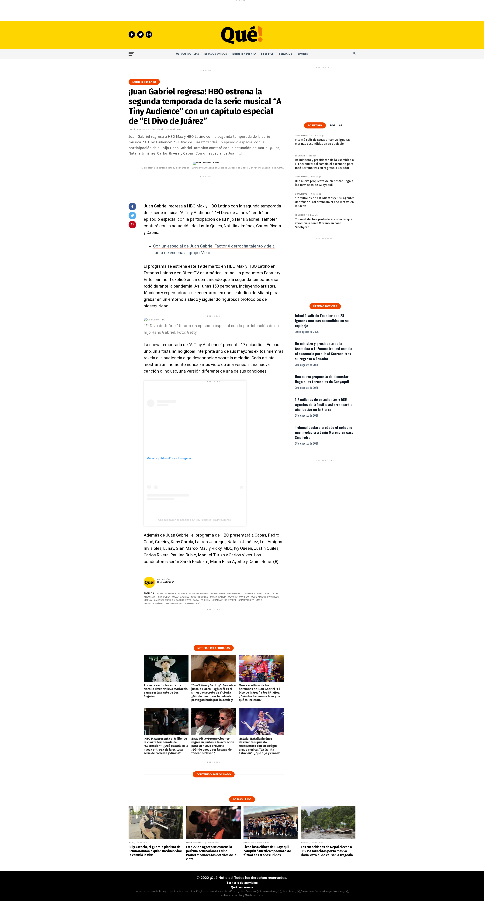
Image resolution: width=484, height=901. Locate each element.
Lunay (148, 600)
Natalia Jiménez (154, 603)
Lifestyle (267, 53)
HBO (260, 593)
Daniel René (218, 593)
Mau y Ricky (247, 600)
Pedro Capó (194, 603)
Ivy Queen (164, 597)
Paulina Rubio (175, 603)
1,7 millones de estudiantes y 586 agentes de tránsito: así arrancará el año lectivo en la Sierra (324, 404)
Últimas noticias (187, 53)
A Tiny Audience (205, 344)
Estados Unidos (215, 53)
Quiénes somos (242, 887)
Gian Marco (235, 593)
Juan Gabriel (181, 597)
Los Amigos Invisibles (266, 597)
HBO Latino (273, 593)
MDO (259, 600)
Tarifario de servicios (242, 883)
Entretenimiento (244, 53)
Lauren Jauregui (239, 597)
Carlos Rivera (199, 593)
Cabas (183, 593)
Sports (303, 53)
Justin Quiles (200, 597)
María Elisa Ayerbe (225, 600)
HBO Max (150, 597)
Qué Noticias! (165, 582)
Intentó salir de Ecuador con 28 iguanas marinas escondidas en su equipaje (322, 320)
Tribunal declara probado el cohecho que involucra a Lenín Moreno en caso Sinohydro (324, 432)
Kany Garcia (219, 597)
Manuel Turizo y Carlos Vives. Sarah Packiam (183, 600)
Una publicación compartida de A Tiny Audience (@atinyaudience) (195, 519)
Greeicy (250, 593)
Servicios (285, 53)
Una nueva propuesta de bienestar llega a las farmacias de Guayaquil (322, 379)
